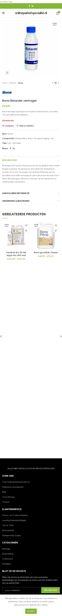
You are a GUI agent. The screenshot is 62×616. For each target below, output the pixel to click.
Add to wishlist (26, 126)
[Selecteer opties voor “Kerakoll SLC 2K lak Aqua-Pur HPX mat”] (26, 230)
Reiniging (6, 563)
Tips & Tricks (8, 525)
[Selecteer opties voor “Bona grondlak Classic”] (55, 230)
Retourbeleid (8, 530)
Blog (4, 492)
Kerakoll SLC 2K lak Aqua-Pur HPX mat (16, 254)
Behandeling (21, 138)
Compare (9, 126)
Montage (6, 548)
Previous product (52, 82)
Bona (20, 83)
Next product (58, 82)
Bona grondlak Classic (46, 252)
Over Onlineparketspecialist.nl (16, 482)
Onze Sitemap (8, 497)
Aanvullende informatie (15, 193)
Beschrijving (9, 160)
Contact (6, 502)
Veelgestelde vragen (11, 535)
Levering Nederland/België (14, 520)
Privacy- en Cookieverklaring (15, 515)
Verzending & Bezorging (16, 200)
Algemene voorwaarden (13, 487)
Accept (31, 611)
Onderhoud (7, 558)
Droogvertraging (41, 138)
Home (4, 83)
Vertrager (16, 143)
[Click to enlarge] (7, 73)
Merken (13, 83)
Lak (52, 138)
